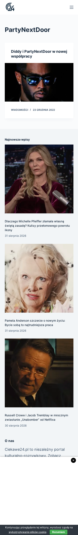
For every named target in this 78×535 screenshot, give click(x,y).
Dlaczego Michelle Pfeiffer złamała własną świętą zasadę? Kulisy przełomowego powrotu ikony (37, 225)
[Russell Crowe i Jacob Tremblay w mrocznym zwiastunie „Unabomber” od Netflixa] (39, 373)
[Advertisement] (39, 496)
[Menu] (71, 7)
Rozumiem (58, 532)
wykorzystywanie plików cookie (27, 532)
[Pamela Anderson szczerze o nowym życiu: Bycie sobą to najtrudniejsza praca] (39, 278)
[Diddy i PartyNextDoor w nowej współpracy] (39, 82)
